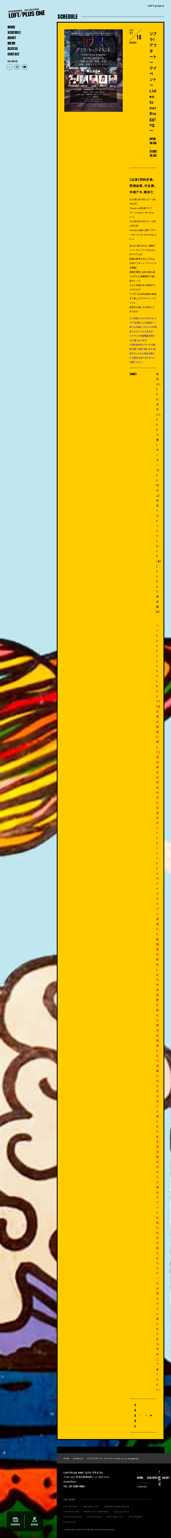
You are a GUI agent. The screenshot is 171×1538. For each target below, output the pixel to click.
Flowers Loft (69, 1522)
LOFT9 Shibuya (94, 1517)
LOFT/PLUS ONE (71, 1512)
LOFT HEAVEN (135, 1517)
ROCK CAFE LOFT (115, 1517)
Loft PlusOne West (72, 1517)
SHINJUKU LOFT (91, 1506)
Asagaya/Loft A (121, 1512)
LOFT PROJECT (70, 1506)
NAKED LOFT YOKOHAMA (96, 1512)
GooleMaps (69, 1481)
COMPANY (142, 1486)
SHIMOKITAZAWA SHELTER (116, 1506)
